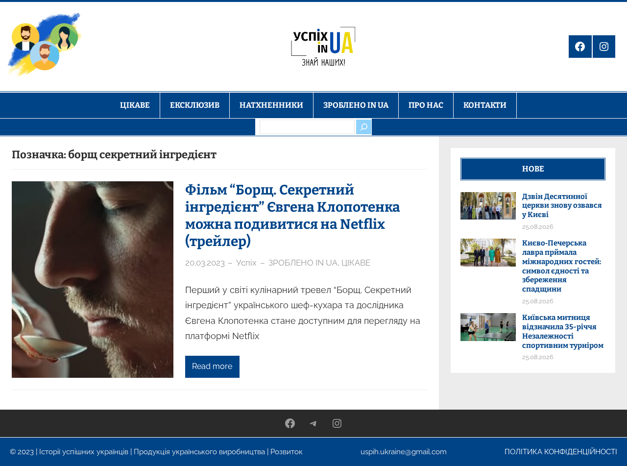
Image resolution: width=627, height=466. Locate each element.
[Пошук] (363, 127)
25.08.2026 (538, 226)
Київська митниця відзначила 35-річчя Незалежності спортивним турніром (562, 331)
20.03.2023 (205, 263)
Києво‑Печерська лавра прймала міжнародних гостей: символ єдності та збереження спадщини (562, 266)
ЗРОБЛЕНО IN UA (303, 263)
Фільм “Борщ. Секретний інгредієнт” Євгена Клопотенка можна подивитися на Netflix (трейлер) (292, 215)
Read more (212, 366)
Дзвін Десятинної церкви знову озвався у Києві (562, 206)
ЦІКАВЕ (355, 263)
